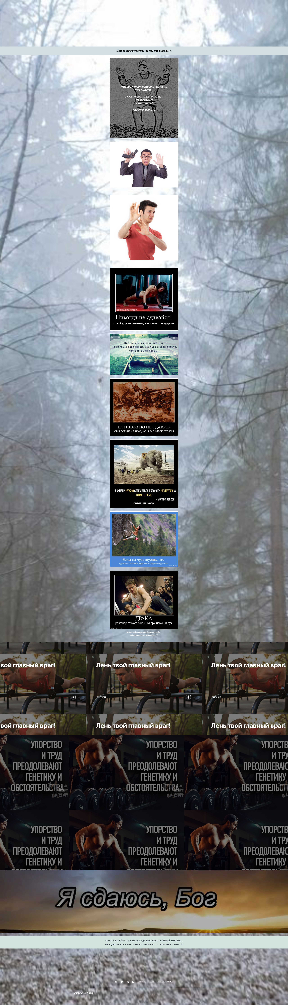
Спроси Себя (84, 10)
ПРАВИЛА (208, 10)
